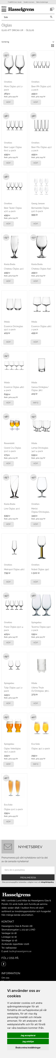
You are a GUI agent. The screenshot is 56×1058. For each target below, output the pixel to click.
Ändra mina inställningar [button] (28, 1047)
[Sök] (51, 17)
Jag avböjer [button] (28, 1041)
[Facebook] (3, 964)
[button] (4, 11)
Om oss (5, 977)
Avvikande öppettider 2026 (15, 944)
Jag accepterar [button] (28, 1035)
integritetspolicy (47, 882)
